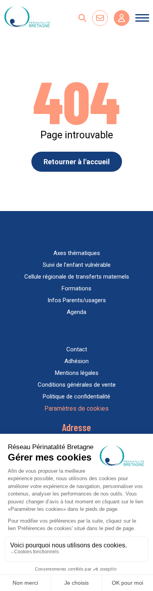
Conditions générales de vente (77, 384)
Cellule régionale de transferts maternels (76, 276)
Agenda (76, 312)
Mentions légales (76, 372)
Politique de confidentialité (76, 396)
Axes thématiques (76, 253)
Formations (76, 288)
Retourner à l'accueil (77, 162)
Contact (76, 349)
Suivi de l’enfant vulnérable (77, 264)
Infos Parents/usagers (76, 300)
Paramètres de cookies (76, 408)
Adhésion (76, 361)
